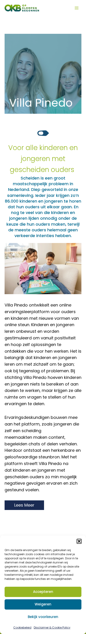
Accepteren (43, 591)
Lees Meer (24, 505)
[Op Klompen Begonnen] (22, 8)
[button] (79, 541)
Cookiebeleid (22, 627)
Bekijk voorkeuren (43, 616)
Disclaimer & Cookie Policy (52, 627)
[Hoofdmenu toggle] (76, 8)
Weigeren (43, 604)
